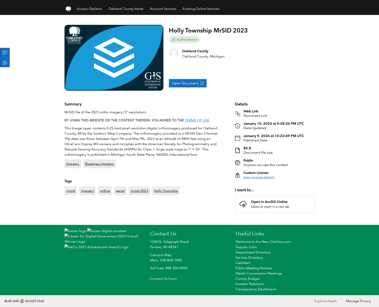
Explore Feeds (325, 301)
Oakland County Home (125, 9)
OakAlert (243, 263)
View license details (258, 177)
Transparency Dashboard (256, 289)
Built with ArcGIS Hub (24, 301)
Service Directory (249, 257)
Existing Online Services (201, 9)
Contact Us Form (163, 278)
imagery (87, 191)
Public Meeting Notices (254, 268)
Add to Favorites (5, 62)
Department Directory (253, 252)
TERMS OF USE (197, 120)
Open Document (185, 83)
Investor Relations (250, 284)
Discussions (5, 53)
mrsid (70, 191)
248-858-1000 (171, 260)
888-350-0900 (176, 268)
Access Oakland (89, 9)
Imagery (72, 164)
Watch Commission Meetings (259, 273)
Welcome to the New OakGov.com (263, 242)
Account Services (163, 9)
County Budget (248, 278)
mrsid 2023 (139, 191)
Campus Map (161, 255)
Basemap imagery (99, 164)
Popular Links (246, 247)
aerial (120, 191)
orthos (105, 191)
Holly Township (166, 191)
